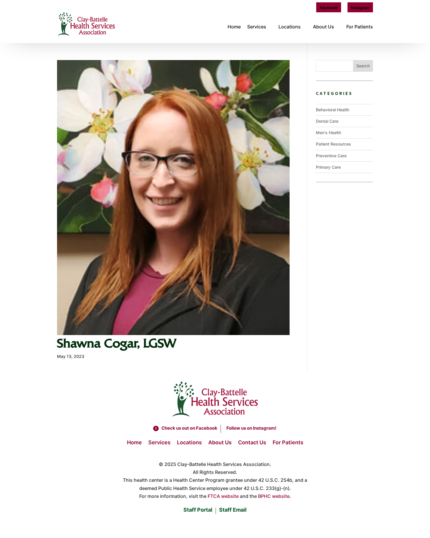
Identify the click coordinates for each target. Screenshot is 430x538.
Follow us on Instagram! (251, 428)
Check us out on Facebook (189, 428)
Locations (289, 27)
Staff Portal (197, 510)
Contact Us (252, 442)
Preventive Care (331, 155)
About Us (323, 27)
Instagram (360, 8)
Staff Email (233, 510)
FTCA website (223, 496)
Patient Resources (333, 143)
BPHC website (274, 496)
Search (363, 65)
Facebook (329, 8)
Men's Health (328, 132)
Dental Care (327, 121)
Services (256, 27)
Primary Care (328, 167)
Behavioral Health (332, 109)
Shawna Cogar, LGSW (116, 343)
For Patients (359, 27)
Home (234, 27)
